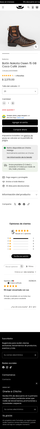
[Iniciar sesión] (33, 7)
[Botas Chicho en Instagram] (7, 367)
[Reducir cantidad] (4, 103)
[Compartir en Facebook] (19, 204)
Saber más (20, 117)
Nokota (5, 59)
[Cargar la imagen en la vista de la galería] (36, 46)
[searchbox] (12, 266)
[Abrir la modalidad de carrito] (37, 7)
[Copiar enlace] (28, 204)
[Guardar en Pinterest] (24, 204)
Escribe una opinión (21, 256)
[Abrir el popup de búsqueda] (28, 7)
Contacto (6, 379)
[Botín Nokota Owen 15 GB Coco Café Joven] (20, 30)
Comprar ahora (20, 129)
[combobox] (25, 272)
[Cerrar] (37, 383)
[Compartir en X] (15, 204)
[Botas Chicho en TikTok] (10, 367)
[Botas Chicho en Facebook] (3, 367)
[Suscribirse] (34, 409)
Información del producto (16, 194)
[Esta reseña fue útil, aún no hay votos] (30, 307)
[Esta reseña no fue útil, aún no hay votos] (33, 307)
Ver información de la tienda (19, 157)
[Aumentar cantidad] (13, 103)
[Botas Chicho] (20, 7)
